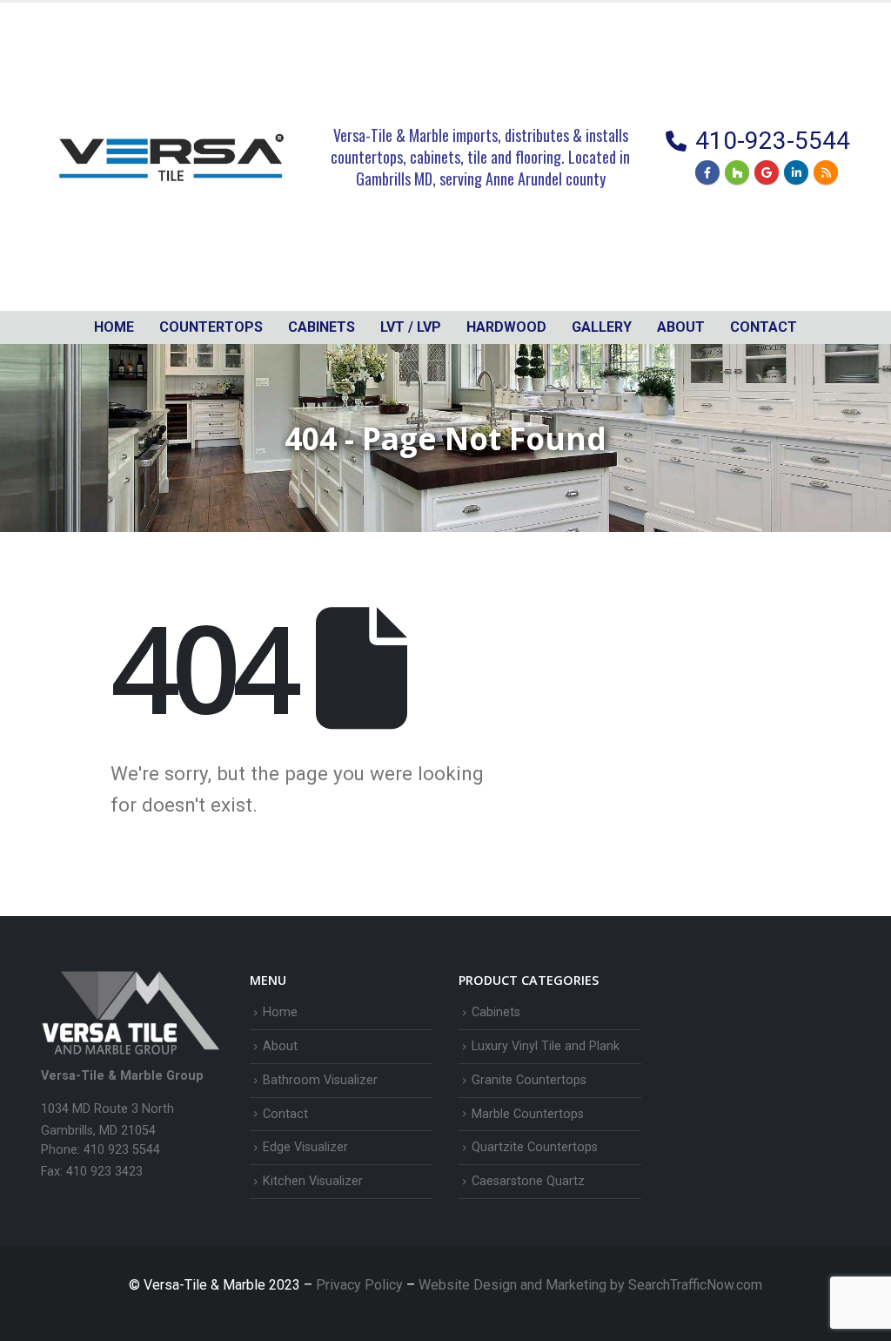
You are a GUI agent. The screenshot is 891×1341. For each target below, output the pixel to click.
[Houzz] (737, 172)
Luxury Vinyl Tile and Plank (546, 1046)
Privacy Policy (361, 1285)
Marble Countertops (528, 1114)
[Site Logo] (171, 156)
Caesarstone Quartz (528, 1181)
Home (114, 327)
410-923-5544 (772, 140)
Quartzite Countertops (535, 1147)
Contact (763, 327)
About (681, 327)
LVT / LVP (410, 327)
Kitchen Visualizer (313, 1181)
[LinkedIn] (796, 172)
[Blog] (826, 172)
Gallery (602, 327)
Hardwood (506, 327)
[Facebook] (707, 172)
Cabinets (496, 1012)
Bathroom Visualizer (320, 1080)
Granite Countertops (529, 1080)
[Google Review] (766, 172)
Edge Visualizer (305, 1147)
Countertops (211, 327)
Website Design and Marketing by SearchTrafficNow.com (590, 1285)
